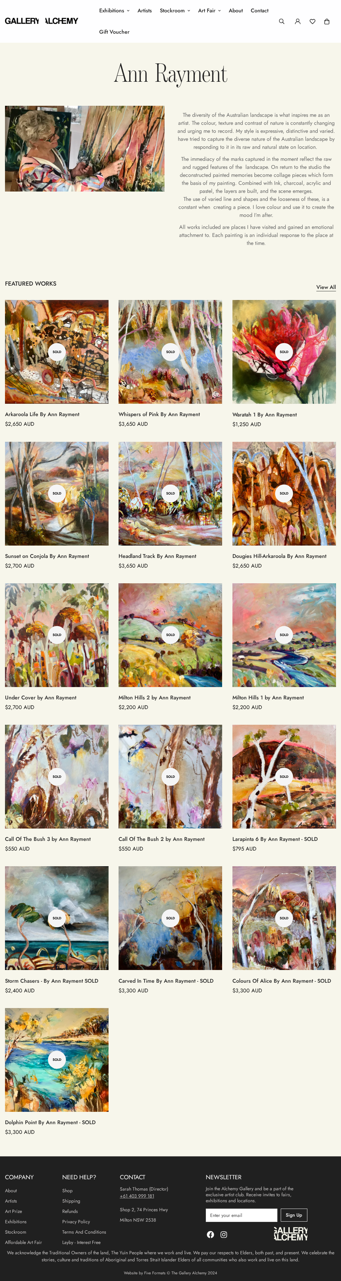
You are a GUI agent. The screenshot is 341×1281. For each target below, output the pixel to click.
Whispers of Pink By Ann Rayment (159, 414)
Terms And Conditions (84, 1232)
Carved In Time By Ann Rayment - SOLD (166, 981)
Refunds (70, 1211)
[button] (327, 21)
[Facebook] (210, 1235)
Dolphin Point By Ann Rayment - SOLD (50, 1122)
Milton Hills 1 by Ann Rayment (268, 697)
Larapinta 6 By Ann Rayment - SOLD (275, 839)
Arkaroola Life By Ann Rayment (42, 414)
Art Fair (206, 10)
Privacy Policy (76, 1221)
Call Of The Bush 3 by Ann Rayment (48, 839)
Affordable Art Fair (23, 1242)
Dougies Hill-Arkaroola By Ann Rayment (279, 556)
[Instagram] (223, 1235)
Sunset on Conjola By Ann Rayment (47, 556)
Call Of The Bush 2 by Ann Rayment (161, 839)
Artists (145, 10)
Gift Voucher (114, 32)
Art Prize (13, 1211)
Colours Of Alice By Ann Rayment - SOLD (281, 981)
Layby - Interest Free (81, 1242)
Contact (259, 10)
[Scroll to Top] (328, 1244)
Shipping (71, 1201)
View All (326, 287)
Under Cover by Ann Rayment (40, 697)
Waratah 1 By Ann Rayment (264, 414)
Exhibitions (111, 10)
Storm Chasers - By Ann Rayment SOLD (51, 981)
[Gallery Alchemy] (41, 21)
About (236, 10)
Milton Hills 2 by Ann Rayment (154, 697)
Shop (67, 1190)
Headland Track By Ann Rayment (157, 556)
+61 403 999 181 (137, 1196)
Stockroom (172, 10)
